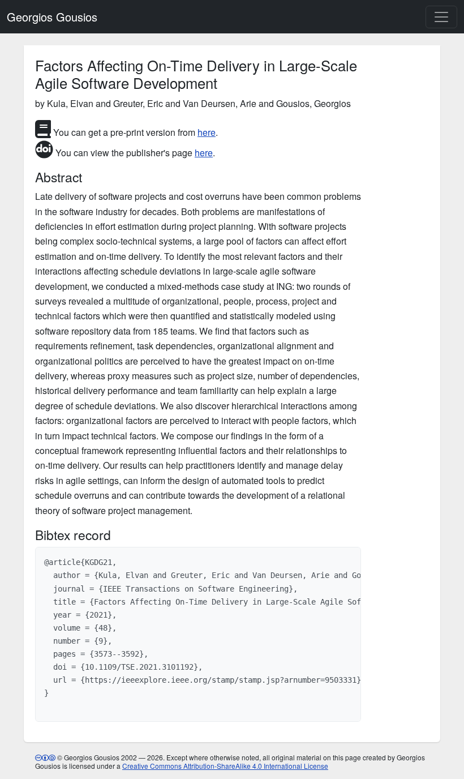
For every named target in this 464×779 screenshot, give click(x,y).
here (206, 132)
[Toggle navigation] (441, 17)
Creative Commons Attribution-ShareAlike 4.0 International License (225, 766)
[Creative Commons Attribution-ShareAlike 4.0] (45, 757)
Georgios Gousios (52, 16)
